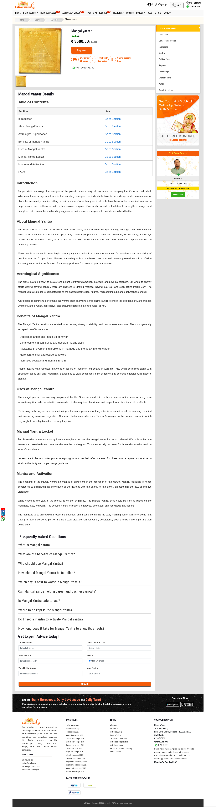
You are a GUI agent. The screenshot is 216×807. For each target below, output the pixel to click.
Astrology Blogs (116, 732)
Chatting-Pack (165, 78)
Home (18, 13)
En (177, 5)
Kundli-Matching (166, 90)
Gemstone (163, 34)
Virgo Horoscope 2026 (74, 752)
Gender (90, 655)
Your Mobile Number (27, 668)
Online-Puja (164, 71)
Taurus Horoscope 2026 (75, 738)
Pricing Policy (115, 752)
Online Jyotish (27, 760)
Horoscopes (29, 13)
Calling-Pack (164, 59)
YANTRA (54, 19)
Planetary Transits (123, 13)
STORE (158, 13)
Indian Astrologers (29, 763)
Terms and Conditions (118, 738)
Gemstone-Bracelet (167, 41)
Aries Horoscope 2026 (74, 735)
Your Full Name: (25, 642)
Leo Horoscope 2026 (74, 748)
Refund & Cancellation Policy (121, 748)
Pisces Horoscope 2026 (75, 771)
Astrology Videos (73, 12)
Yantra (162, 53)
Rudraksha (163, 47)
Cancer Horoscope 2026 (75, 745)
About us (113, 725)
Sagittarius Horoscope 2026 (76, 762)
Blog (150, 13)
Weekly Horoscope (73, 729)
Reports (162, 65)
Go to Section (113, 118)
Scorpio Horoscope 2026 (75, 758)
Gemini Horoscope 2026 (75, 742)
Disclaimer (114, 729)
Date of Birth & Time (96, 642)
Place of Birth (25, 655)
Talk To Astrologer (98, 12)
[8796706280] (187, 6)
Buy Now (81, 50)
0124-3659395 (160, 738)
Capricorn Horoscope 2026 (76, 765)
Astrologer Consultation (31, 766)
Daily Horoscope (72, 725)
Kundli (139, 13)
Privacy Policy (115, 735)
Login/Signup (159, 4)
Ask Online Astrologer (30, 770)
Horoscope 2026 (49, 12)
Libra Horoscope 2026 (74, 755)
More (166, 13)
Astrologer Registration (119, 742)
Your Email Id (92, 668)
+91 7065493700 (85, 67)
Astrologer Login (116, 745)
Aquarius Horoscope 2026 (76, 768)
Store (37, 19)
